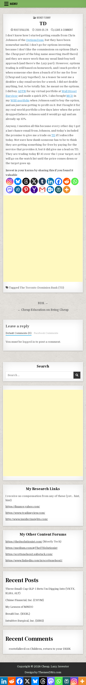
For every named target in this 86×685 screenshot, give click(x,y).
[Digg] (18, 189)
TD (43, 23)
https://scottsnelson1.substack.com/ (29, 554)
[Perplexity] (58, 189)
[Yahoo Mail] (34, 189)
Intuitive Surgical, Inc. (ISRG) (24, 620)
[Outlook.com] (50, 189)
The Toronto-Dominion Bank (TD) (42, 287)
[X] (34, 181)
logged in (29, 341)
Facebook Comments (46, 333)
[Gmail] (42, 189)
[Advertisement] (43, 238)
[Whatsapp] (74, 181)
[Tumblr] (42, 181)
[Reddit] (66, 181)
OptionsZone (35, 40)
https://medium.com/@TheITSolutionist (31, 547)
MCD (69, 95)
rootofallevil (21, 30)
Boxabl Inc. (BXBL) (17, 613)
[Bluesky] (18, 181)
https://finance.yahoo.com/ (22, 506)
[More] (66, 189)
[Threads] (26, 181)
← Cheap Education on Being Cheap (43, 309)
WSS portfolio (19, 100)
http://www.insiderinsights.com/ (26, 519)
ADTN (22, 91)
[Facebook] (58, 181)
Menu (14, 3)
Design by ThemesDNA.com (43, 672)
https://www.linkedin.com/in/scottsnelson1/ (33, 560)
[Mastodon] (9, 189)
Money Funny (44, 17)
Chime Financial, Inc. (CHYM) (24, 600)
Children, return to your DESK (50, 648)
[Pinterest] (26, 189)
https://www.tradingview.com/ (25, 512)
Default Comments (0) (19, 333)
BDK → (43, 303)
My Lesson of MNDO (19, 606)
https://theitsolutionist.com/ (23, 541)
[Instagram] (9, 181)
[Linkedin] (50, 181)
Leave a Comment (64, 30)
